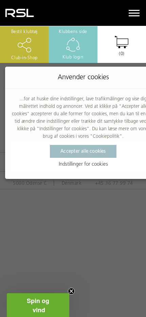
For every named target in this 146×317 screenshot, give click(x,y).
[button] (38, 305)
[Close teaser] (71, 291)
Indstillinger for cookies (83, 164)
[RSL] (19, 13)
